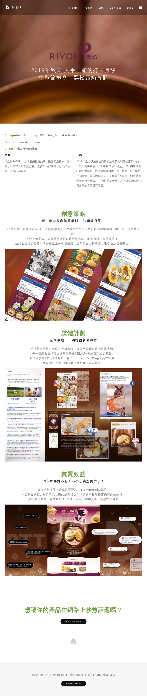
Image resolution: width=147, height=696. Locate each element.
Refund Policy (73, 683)
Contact (115, 7)
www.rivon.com (28, 142)
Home (73, 7)
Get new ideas (73, 621)
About (88, 7)
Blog (130, 7)
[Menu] (140, 7)
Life (101, 7)
